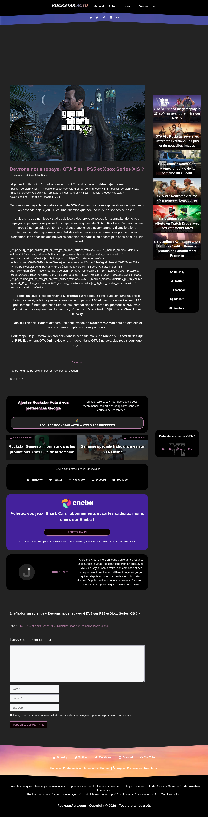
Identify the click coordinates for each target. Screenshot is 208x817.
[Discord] (110, 17)
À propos (119, 768)
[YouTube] (117, 17)
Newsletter (151, 768)
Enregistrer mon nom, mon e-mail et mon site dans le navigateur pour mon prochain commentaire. (72, 715)
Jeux (127, 6)
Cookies (55, 768)
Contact (105, 768)
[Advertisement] (104, 49)
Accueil (99, 6)
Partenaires (134, 768)
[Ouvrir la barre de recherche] (154, 6)
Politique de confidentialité (80, 768)
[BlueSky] (90, 17)
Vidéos (143, 6)
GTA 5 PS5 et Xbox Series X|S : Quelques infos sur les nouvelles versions (63, 625)
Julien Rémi (60, 572)
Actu (112, 6)
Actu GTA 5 (19, 379)
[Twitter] (97, 17)
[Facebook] (104, 17)
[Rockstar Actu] (70, 6)
